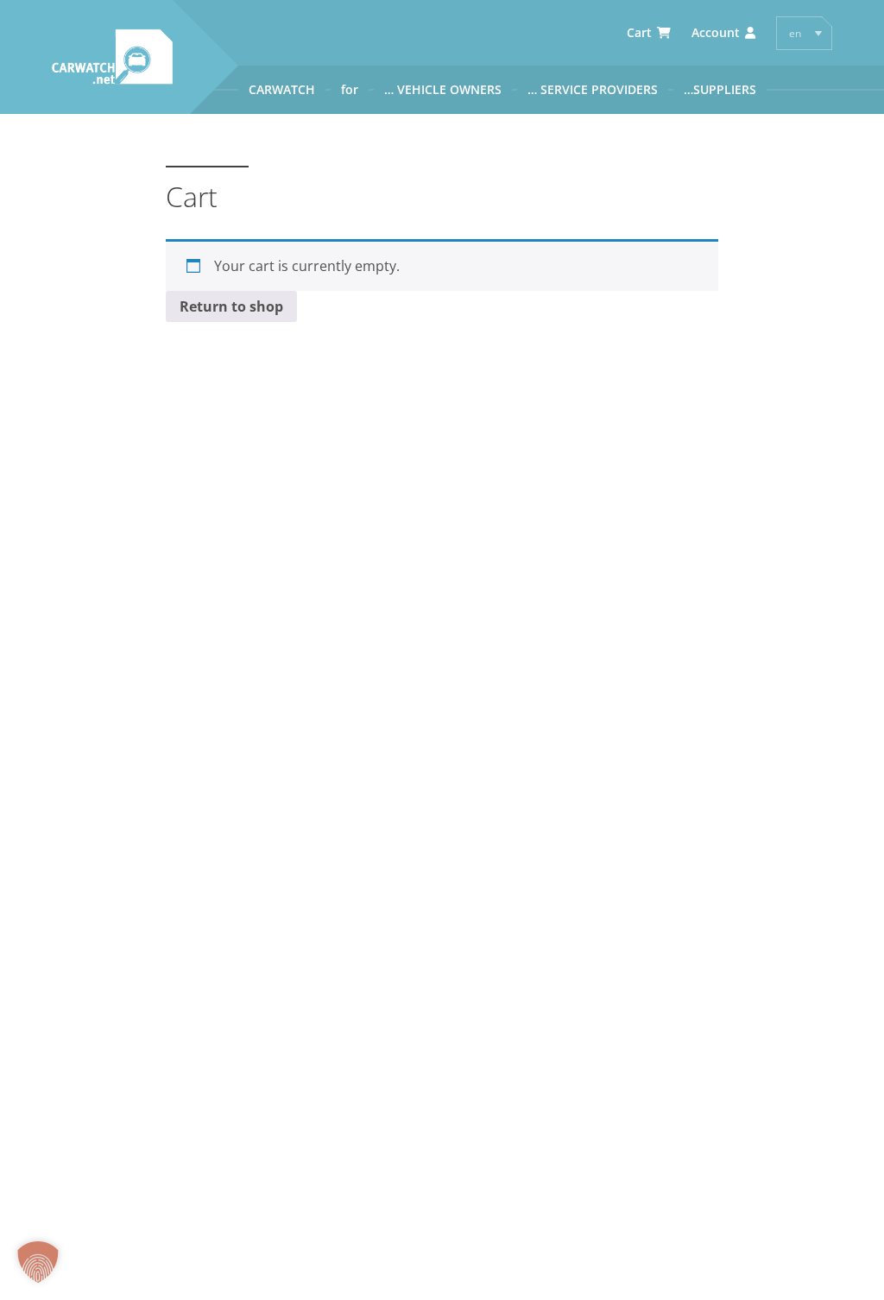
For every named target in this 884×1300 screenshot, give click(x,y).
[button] (38, 1262)
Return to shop (231, 306)
